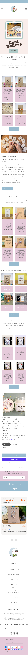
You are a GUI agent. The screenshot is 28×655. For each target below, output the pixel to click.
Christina (8, 525)
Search (14, 590)
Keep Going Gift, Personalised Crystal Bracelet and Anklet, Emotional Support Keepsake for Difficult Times (7, 253)
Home (14, 587)
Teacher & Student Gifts (6, 288)
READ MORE (7, 188)
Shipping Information (14, 574)
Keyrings (20, 307)
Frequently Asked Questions (14, 572)
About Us (14, 567)
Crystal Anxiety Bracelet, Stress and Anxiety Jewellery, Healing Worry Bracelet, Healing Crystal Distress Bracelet (7, 224)
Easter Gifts (14, 595)
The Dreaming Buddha (14, 651)
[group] (14, 36)
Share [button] (5, 467)
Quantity (4, 447)
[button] (2, 9)
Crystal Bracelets (14, 600)
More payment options (14, 462)
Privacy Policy (14, 579)
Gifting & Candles (7, 308)
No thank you (16, 444)
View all (14, 129)
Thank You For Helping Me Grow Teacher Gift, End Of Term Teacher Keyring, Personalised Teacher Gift (20, 91)
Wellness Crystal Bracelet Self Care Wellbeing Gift (20, 350)
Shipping (11, 435)
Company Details (14, 569)
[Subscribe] (22, 477)
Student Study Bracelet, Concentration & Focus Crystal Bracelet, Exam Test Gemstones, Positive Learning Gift (20, 119)
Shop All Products (14, 592)
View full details (20, 467)
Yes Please (6, 444)
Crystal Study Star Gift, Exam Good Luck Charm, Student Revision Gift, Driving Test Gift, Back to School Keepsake (20, 253)
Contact (14, 605)
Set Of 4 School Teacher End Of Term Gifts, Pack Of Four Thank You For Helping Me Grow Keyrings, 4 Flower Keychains (7, 119)
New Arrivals (20, 288)
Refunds (14, 577)
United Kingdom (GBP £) (13, 642)
